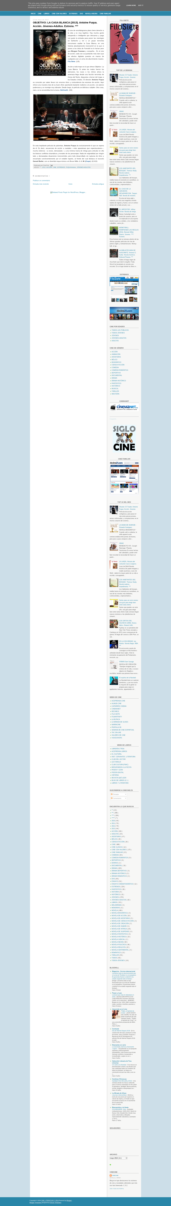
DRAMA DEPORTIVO (119, 871)
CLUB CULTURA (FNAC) (120, 764)
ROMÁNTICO (116, 952)
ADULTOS (115, 341)
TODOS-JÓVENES (118, 333)
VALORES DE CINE (118, 735)
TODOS (114, 958)
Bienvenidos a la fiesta (120, 1107)
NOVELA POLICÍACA (119, 944)
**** (113, 815)
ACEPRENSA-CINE (118, 701)
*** (40, 167)
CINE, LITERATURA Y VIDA (50, 1200)
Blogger (69, 1200)
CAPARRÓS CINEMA (119, 706)
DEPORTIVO (116, 373)
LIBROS (46, 13)
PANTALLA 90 (116, 727)
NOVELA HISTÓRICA (119, 937)
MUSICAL (115, 388)
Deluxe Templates (55, 1202)
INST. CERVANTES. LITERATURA (123, 757)
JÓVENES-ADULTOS (84, 167)
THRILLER (115, 391)
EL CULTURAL (117, 754)
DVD (81, 13)
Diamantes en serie (119, 1045)
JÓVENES (115, 335)
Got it (140, 5)
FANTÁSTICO (116, 383)
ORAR (121, 111)
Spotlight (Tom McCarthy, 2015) (122, 1081)
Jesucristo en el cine (119, 1009)
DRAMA (114, 378)
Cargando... (113, 419)
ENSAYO (115, 881)
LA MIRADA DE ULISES (120, 722)
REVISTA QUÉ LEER (119, 778)
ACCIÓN (49, 167)
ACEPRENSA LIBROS (119, 751)
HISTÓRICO (116, 386)
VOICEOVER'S (117, 738)
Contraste (115, 1029)
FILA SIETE (116, 714)
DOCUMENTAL (117, 375)
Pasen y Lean (117, 993)
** (112, 810)
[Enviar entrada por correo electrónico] (51, 165)
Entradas (115, 794)
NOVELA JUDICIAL (118, 939)
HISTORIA (115, 892)
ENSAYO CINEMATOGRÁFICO (123, 884)
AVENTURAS (116, 357)
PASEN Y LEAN (117, 770)
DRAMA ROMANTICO (119, 876)
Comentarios (116, 798)
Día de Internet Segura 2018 (121, 1031)
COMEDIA (115, 367)
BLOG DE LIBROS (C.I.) (120, 780)
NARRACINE (116, 724)
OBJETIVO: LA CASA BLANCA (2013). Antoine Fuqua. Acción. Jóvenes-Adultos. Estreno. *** (65, 24)
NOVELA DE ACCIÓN (119, 915)
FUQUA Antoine (71, 167)
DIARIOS (115, 863)
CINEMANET (116, 709)
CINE (39, 13)
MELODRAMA (117, 905)
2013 (44, 167)
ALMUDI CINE (116, 703)
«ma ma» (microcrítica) (119, 1095)
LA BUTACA (116, 719)
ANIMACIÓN (116, 354)
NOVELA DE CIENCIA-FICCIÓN (123, 921)
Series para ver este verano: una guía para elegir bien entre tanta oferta (128, 150)
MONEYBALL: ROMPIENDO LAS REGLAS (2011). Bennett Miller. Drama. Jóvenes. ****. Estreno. (129, 232)
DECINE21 (115, 711)
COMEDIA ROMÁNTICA (120, 370)
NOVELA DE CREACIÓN (120, 923)
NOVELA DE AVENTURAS (121, 918)
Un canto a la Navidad (119, 1065)
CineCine (115, 1175)
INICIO (33, 13)
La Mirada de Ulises (119, 1093)
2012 (113, 826)
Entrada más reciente (41, 184)
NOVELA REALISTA (119, 947)
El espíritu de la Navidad (127, 678)
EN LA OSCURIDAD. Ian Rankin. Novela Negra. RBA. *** (128, 643)
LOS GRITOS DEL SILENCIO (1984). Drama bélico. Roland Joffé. (127, 623)
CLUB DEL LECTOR (119, 759)
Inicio (70, 184)
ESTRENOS (73, 13)
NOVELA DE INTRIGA (119, 929)
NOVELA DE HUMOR (119, 926)
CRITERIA (115, 775)
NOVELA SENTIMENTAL (120, 950)
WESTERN (115, 394)
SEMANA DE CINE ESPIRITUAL (123, 730)
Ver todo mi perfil (117, 1188)
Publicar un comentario (41, 180)
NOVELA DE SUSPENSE (121, 931)
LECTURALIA (116, 762)
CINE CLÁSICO (117, 847)
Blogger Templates (36, 1202)
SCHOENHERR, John (119, 1109)
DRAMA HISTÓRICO (119, 381)
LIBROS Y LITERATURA (120, 783)
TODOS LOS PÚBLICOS (120, 330)
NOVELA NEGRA (91, 13)
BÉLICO (114, 359)
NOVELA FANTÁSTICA (120, 934)
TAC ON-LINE (116, 732)
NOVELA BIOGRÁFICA (120, 913)
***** (113, 818)
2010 (113, 821)
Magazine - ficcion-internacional (123, 971)
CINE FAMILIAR (105, 13)
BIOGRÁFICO (116, 362)
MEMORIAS (116, 908)
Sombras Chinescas (119, 1079)
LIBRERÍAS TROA (118, 749)
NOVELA (115, 910)
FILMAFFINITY (117, 717)
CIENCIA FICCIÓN (118, 365)
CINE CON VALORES (59, 13)
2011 (113, 823)
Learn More (131, 5)
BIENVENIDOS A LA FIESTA (121, 767)
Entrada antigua (98, 184)
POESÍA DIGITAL (118, 772)
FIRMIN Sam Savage (126, 662)
